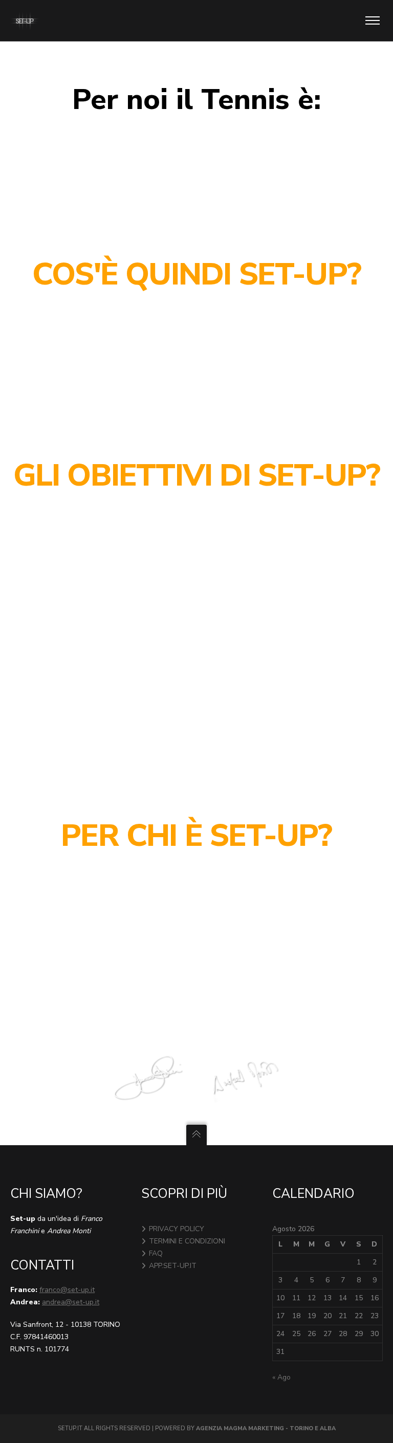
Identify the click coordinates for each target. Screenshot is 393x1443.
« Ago (281, 1377)
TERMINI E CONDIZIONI (187, 1241)
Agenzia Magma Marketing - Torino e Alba (266, 1428)
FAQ (156, 1253)
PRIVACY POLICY (176, 1229)
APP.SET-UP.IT (172, 1266)
